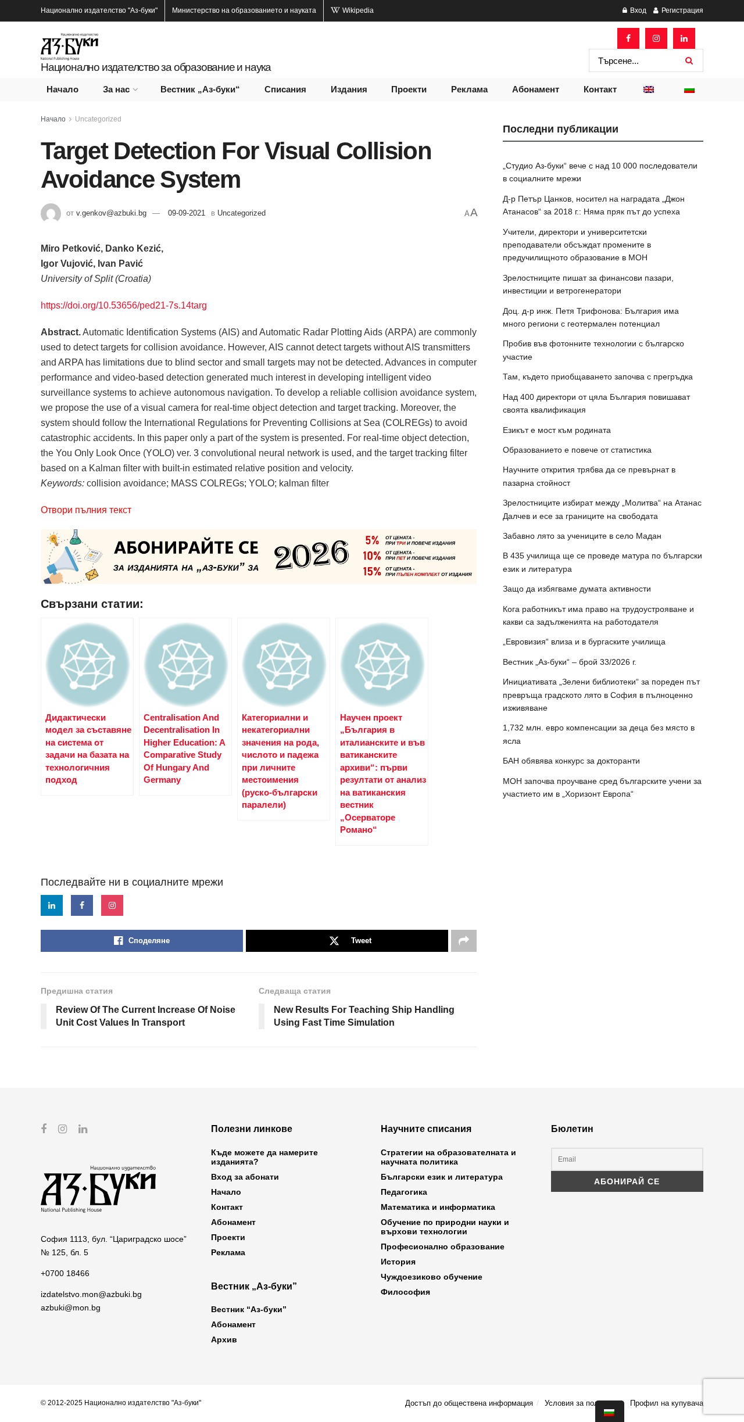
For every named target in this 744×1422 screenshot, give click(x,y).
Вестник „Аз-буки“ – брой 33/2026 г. (569, 662)
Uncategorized (98, 119)
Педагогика (404, 1192)
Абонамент (535, 89)
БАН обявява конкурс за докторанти (571, 760)
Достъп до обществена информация (469, 1403)
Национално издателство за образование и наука (156, 67)
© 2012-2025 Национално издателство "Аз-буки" (121, 1403)
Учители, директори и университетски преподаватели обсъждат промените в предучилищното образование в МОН (577, 245)
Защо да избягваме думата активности (577, 588)
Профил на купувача (666, 1403)
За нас (116, 89)
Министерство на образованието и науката (244, 10)
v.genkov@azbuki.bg (111, 213)
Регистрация (681, 10)
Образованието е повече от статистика (577, 449)
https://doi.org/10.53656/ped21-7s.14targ (124, 305)
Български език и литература (442, 1176)
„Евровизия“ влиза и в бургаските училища (584, 641)
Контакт (600, 89)
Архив (224, 1339)
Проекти (409, 89)
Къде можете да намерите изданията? (264, 1157)
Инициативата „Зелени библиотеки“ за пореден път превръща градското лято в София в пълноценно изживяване (601, 694)
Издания (349, 89)
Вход (637, 10)
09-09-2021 (186, 213)
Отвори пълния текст (86, 510)
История (398, 1261)
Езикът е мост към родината (557, 430)
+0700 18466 (65, 1273)
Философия (405, 1291)
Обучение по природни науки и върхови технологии (445, 1226)
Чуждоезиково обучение (431, 1276)
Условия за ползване (581, 1403)
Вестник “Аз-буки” (249, 1309)
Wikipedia (357, 10)
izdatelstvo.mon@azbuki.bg (91, 1294)
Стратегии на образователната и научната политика (448, 1157)
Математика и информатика (438, 1207)
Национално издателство (99, 10)
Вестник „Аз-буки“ (200, 89)
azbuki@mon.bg (71, 1307)
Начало (62, 89)
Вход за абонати (245, 1176)
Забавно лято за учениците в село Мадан (582, 535)
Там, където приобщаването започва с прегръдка (598, 376)
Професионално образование (443, 1246)
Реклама (469, 89)
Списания (285, 89)
